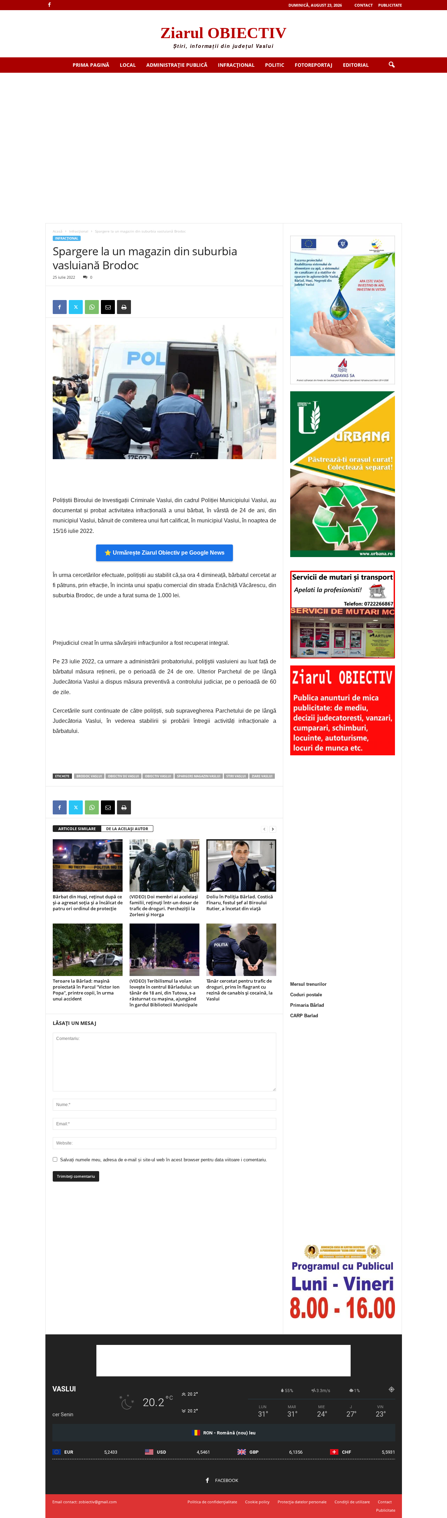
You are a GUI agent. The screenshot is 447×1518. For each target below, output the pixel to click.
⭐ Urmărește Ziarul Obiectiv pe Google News (164, 553)
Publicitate (390, 5)
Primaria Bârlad (307, 1005)
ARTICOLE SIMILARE (77, 828)
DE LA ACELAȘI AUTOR (127, 828)
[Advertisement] (223, 125)
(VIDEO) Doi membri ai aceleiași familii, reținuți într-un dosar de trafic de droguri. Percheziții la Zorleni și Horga (164, 905)
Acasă (58, 231)
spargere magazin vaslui (198, 776)
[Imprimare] (124, 307)
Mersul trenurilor (308, 984)
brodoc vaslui (89, 776)
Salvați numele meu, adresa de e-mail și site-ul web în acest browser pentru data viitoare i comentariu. (163, 1159)
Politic (274, 65)
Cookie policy (257, 1501)
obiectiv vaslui (158, 776)
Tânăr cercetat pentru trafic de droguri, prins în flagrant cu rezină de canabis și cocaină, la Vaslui (239, 990)
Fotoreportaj (313, 65)
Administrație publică (176, 65)
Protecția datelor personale (302, 1501)
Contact (363, 5)
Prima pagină (91, 65)
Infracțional (236, 65)
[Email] (108, 307)
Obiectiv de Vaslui (123, 776)
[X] (76, 307)
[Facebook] (49, 5)
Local (128, 65)
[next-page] (272, 829)
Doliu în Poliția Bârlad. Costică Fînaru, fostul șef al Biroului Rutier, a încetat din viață (239, 902)
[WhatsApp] (92, 307)
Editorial (356, 65)
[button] (391, 65)
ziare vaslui (262, 776)
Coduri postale (306, 994)
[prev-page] (264, 829)
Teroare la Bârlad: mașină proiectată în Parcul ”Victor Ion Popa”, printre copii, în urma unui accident (86, 990)
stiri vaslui (236, 776)
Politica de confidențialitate (212, 1501)
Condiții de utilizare (352, 1501)
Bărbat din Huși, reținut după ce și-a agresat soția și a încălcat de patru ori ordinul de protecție (88, 902)
